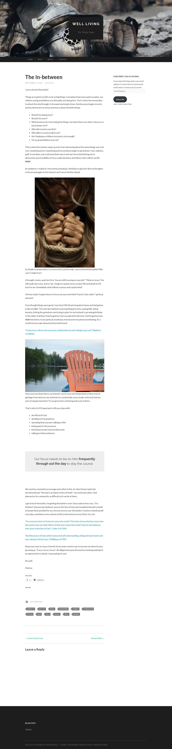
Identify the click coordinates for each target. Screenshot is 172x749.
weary (76, 614)
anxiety (30, 609)
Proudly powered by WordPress (41, 745)
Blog (40, 59)
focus (30, 614)
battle (42, 609)
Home (30, 59)
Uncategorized (36, 602)
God (39, 614)
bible (52, 609)
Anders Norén (100, 745)
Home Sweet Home (34, 638)
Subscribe (120, 99)
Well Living (86, 24)
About (50, 59)
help (48, 614)
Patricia (49, 83)
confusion (88, 609)
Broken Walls (97, 638)
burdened (63, 609)
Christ (76, 609)
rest (67, 614)
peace (57, 614)
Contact (63, 59)
